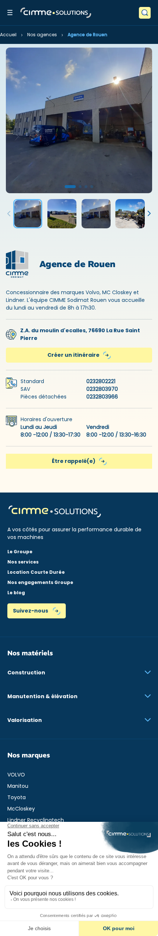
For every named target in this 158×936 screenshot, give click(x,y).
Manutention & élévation (42, 696)
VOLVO (16, 774)
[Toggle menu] (9, 12)
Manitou (17, 786)
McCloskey (21, 808)
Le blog (16, 592)
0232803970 (102, 389)
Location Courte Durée (36, 572)
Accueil (8, 34)
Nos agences (42, 34)
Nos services (23, 562)
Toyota (16, 797)
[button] (70, 186)
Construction (26, 672)
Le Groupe (19, 552)
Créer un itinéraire (73, 355)
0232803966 (102, 396)
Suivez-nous (31, 610)
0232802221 (100, 381)
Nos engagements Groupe (40, 582)
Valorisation (24, 720)
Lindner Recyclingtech (35, 820)
